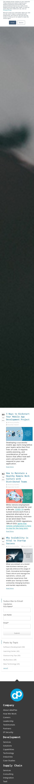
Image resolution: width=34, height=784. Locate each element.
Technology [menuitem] (8, 753)
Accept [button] (13, 22)
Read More (10, 467)
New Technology (11, 664)
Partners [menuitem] (7, 728)
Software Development (14, 647)
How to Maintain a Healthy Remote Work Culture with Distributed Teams (17, 477)
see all (5, 668)
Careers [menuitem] (6, 717)
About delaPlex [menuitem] (10, 710)
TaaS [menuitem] (5, 781)
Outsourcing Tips (11, 655)
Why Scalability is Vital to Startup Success (17, 541)
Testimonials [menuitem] (9, 724)
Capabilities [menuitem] (8, 749)
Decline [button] (21, 22)
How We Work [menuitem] (10, 713)
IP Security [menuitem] (8, 732)
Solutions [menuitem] (7, 745)
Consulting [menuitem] (8, 774)
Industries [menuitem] (8, 756)
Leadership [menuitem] (8, 721)
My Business (10, 660)
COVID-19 (19, 509)
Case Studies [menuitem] (9, 760)
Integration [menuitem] (8, 777)
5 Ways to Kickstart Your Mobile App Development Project (17, 417)
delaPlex (16, 422)
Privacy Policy (7, 10)
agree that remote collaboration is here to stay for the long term (18, 525)
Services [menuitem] (7, 742)
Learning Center (11, 651)
